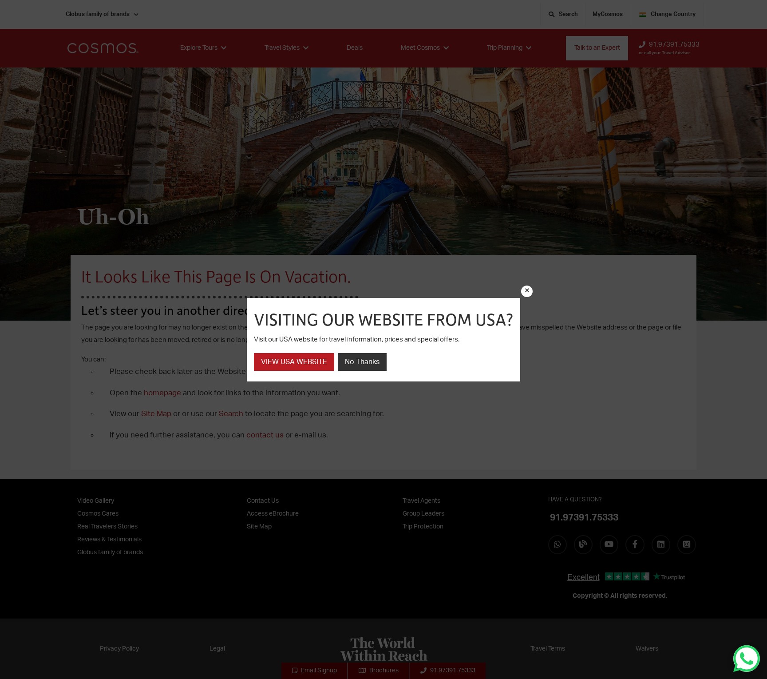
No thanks (362, 361)
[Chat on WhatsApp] (746, 658)
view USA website (294, 361)
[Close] (527, 291)
